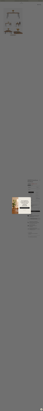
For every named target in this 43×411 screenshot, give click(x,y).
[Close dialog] (30, 197)
